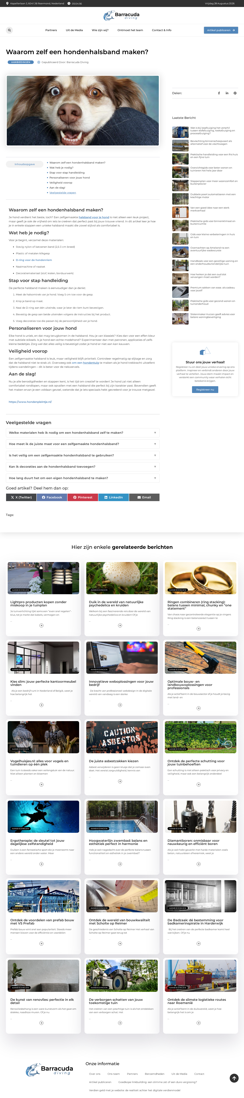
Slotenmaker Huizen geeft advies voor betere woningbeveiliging (212, 315)
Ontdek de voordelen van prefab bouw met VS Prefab (42, 921)
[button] (9, 30)
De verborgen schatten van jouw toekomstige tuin (116, 1001)
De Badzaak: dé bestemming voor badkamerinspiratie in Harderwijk (195, 921)
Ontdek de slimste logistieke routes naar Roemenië (197, 1001)
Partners (51, 30)
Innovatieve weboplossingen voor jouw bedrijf (121, 683)
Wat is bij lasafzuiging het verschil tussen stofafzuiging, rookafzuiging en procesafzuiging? (212, 130)
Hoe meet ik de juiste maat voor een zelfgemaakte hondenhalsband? (83, 444)
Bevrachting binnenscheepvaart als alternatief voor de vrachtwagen (211, 142)
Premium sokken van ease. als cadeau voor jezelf (212, 289)
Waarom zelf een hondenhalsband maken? (77, 162)
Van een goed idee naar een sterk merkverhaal (209, 209)
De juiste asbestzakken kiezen (113, 761)
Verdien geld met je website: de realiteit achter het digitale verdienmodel (134, 1090)
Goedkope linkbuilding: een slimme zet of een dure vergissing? (157, 1082)
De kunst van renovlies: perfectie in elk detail (42, 1001)
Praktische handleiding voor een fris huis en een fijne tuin (214, 156)
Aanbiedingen (20, 62)
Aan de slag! (57, 187)
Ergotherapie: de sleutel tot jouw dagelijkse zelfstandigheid (37, 842)
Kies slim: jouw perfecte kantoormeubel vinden (43, 683)
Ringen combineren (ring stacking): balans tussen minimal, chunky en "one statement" (199, 605)
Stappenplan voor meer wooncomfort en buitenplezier (214, 182)
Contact (199, 1073)
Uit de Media (74, 30)
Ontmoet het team (130, 30)
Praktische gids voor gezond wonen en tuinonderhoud (212, 302)
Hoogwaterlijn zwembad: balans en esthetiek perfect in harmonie (118, 842)
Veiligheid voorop (60, 182)
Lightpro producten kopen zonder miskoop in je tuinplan (38, 603)
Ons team (114, 1073)
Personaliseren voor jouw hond (69, 177)
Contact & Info (161, 30)
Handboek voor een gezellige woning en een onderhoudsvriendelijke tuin (214, 262)
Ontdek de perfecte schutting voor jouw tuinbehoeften (196, 762)
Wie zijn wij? (100, 30)
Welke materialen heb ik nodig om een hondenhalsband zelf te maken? (83, 432)
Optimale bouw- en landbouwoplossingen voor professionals (190, 685)
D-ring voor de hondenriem (34, 260)
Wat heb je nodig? (61, 167)
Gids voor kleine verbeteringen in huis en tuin (212, 236)
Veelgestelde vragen (62, 192)
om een (85, 362)
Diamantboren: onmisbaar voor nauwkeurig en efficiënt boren (194, 842)
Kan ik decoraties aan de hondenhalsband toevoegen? (83, 466)
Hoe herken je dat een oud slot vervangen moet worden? (208, 276)
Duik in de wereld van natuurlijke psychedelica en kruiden (116, 603)
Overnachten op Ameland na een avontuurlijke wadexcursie (209, 249)
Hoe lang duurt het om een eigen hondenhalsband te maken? (83, 478)
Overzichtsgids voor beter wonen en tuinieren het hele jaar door (211, 169)
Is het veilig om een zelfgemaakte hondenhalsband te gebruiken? (83, 455)
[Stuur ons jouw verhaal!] (205, 351)
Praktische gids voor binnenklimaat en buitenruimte (212, 222)
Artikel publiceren (100, 1082)
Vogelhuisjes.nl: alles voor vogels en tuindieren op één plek (39, 762)
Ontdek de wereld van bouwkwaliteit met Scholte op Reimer (119, 921)
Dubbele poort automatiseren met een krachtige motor (213, 196)
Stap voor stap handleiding (67, 172)
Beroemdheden (154, 1073)
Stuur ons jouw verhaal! (205, 362)
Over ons (94, 1073)
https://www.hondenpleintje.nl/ (30, 402)
